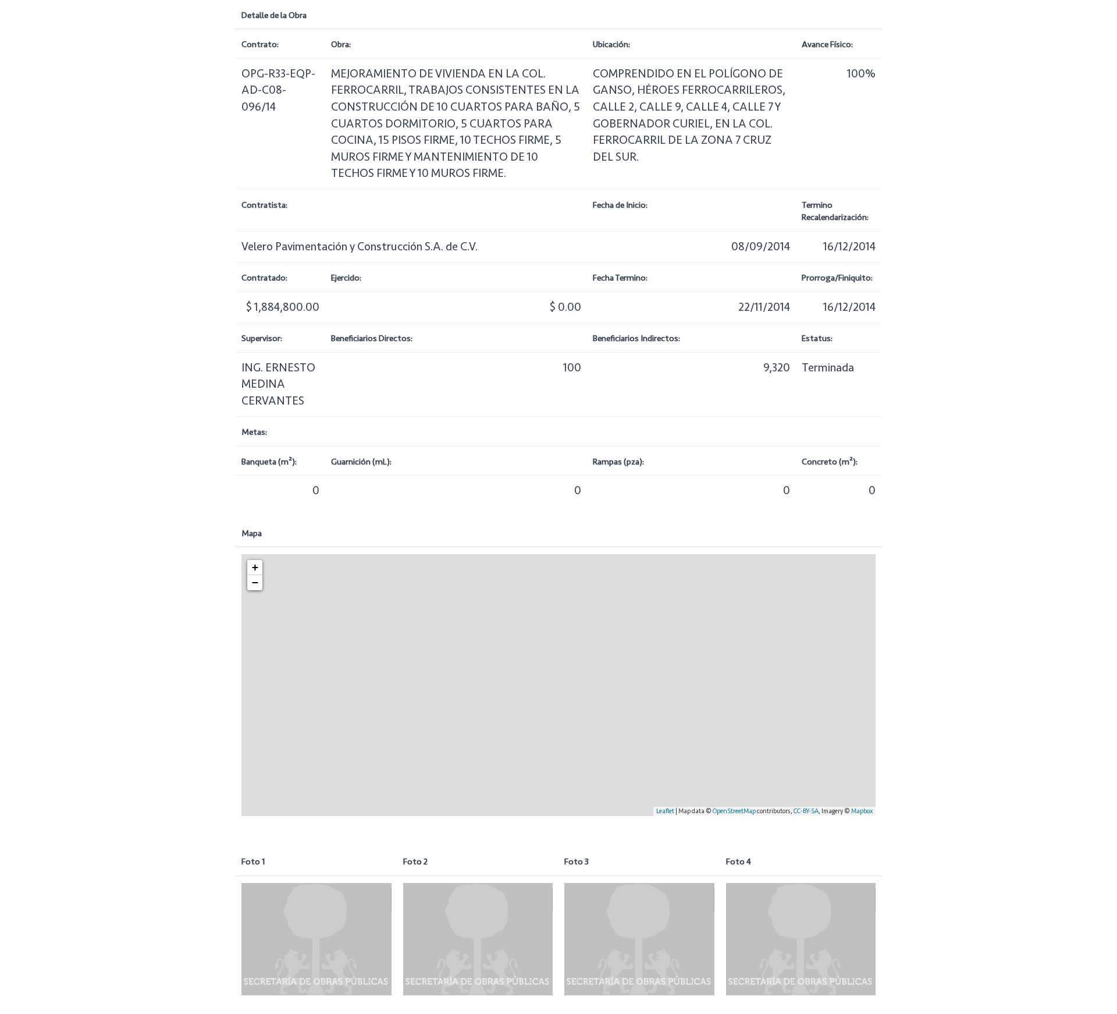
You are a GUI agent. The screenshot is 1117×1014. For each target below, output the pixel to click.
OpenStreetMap (734, 811)
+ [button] (255, 567)
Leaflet (665, 811)
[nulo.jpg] (478, 939)
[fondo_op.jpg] (316, 939)
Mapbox (862, 811)
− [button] (255, 582)
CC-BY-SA (806, 811)
